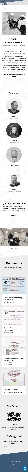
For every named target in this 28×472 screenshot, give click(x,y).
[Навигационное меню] (25, 2)
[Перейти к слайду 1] (11, 248)
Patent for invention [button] (11, 390)
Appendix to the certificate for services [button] (14, 359)
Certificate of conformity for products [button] (13, 299)
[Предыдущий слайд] (1, 237)
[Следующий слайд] (27, 237)
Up (13, 464)
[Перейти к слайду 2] (12, 248)
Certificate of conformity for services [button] (13, 329)
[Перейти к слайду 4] (15, 248)
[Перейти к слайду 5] (16, 248)
